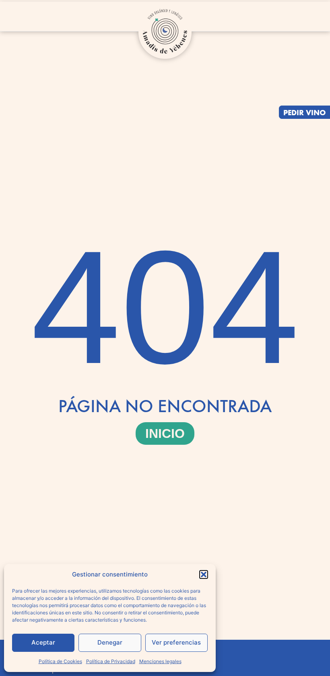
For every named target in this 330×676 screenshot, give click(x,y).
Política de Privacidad (110, 661)
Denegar (109, 642)
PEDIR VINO (304, 112)
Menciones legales (160, 661)
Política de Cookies (60, 661)
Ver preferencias (176, 642)
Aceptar (43, 642)
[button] (204, 574)
